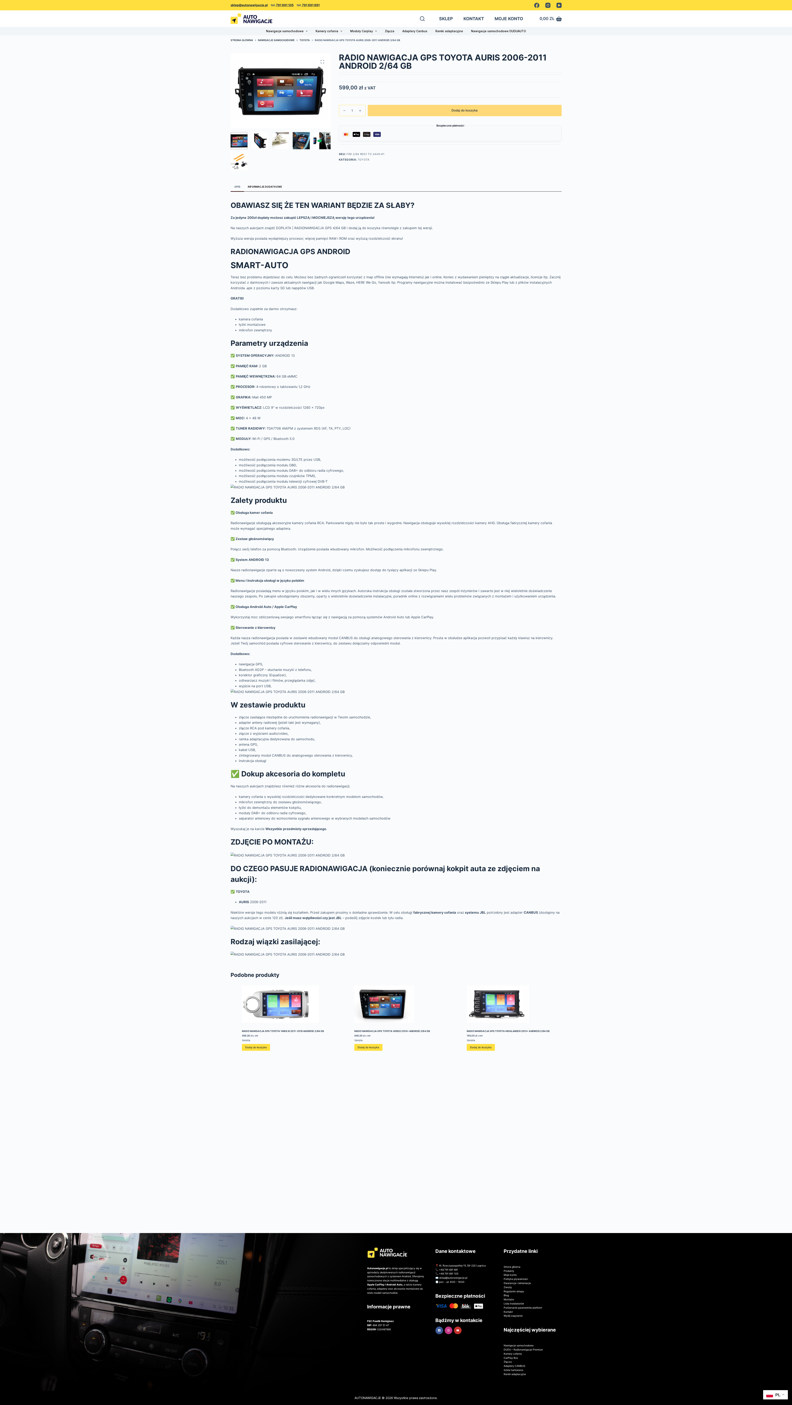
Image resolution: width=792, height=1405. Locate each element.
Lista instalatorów (514, 1303)
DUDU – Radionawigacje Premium (523, 1349)
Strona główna (512, 1266)
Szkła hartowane (513, 1370)
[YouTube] (559, 5)
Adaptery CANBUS (514, 1365)
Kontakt (508, 1311)
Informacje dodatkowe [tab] (265, 186)
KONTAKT (473, 18)
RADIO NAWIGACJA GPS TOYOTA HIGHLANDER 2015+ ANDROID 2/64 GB (508, 1031)
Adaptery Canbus (414, 31)
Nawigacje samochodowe (285, 31)
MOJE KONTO (509, 18)
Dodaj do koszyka (464, 110)
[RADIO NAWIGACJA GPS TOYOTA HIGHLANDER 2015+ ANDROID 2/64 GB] (508, 1004)
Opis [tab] (237, 186)
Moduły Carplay (361, 31)
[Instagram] (547, 5)
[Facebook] (536, 5)
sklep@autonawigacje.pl (249, 5)
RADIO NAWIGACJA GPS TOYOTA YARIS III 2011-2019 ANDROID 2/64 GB (283, 1031)
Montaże (509, 1299)
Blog (506, 1295)
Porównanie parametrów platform (523, 1307)
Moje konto (510, 1274)
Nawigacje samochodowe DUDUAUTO (498, 31)
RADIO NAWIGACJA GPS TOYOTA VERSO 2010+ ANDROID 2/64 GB (392, 1031)
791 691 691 (311, 5)
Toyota (364, 159)
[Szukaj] (422, 18)
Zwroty (508, 1287)
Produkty (509, 1270)
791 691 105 (285, 5)
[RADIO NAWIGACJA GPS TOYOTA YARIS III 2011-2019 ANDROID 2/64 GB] (283, 1004)
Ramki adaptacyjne (449, 31)
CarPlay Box (511, 1357)
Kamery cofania (327, 31)
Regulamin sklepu (514, 1291)
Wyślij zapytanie (513, 1315)
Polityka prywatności (516, 1279)
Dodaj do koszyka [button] (255, 1047)
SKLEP (446, 18)
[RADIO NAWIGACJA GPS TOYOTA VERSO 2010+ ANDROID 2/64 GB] (396, 1004)
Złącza (389, 31)
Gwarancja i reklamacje (517, 1283)
